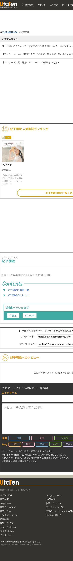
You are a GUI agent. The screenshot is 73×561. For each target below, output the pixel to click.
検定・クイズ (6, 523)
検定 (55, 5)
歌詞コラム (5, 511)
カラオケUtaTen (8, 527)
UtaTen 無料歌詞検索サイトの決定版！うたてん (20, 542)
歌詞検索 (29, 5)
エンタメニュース (9, 515)
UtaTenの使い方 (54, 515)
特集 (43, 5)
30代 (42, 444)
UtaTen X (50, 499)
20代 (28, 444)
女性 (42, 438)
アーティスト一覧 (54, 507)
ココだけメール (53, 495)
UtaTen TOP (6, 495)
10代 (14, 444)
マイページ (5, 503)
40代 (55, 444)
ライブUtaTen (7, 531)
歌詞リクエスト (53, 503)
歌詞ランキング (7, 507)
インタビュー (6, 535)
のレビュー (18, 295)
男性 (19, 438)
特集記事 (4, 519)
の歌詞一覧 (18, 289)
